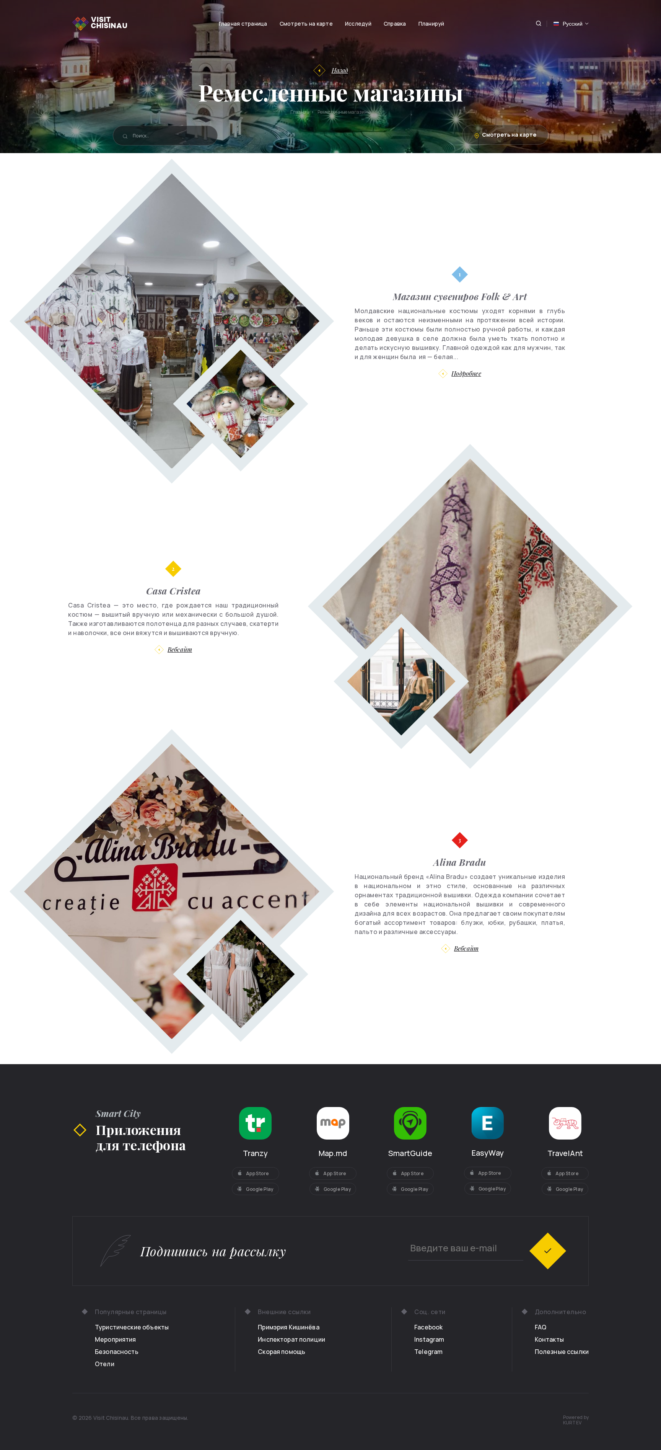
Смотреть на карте (306, 23)
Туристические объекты (132, 1327)
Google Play (259, 1189)
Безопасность (116, 1351)
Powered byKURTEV (576, 1420)
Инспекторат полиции (291, 1339)
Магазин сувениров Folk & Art (460, 296)
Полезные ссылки (562, 1351)
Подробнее (466, 373)
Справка (395, 23)
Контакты (549, 1339)
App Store (257, 1173)
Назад (340, 70)
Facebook (428, 1327)
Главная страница (243, 23)
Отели (104, 1364)
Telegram (428, 1351)
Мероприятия (115, 1339)
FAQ (540, 1327)
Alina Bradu (459, 862)
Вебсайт (180, 649)
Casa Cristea (173, 591)
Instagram (429, 1339)
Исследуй (358, 23)
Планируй (431, 23)
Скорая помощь (281, 1351)
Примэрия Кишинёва (288, 1327)
